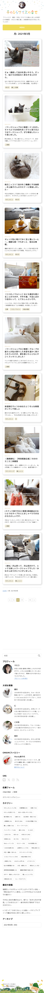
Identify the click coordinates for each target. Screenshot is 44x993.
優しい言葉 (15, 87)
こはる (6, 834)
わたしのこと (9, 200)
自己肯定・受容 (27, 817)
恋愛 (32, 808)
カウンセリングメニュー (11, 797)
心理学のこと (21, 848)
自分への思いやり (23, 812)
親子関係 (6, 817)
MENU (22, 27)
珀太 (15, 834)
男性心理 (34, 848)
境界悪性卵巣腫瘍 (9, 870)
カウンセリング (9, 471)
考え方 (7, 87)
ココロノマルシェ (15, 309)
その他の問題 (29, 821)
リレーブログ (19, 879)
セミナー (19, 843)
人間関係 (6, 821)
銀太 (20, 830)
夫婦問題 (22, 808)
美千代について (19, 767)
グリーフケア (21, 826)
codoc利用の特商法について (11, 986)
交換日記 (6, 879)
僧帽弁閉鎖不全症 (25, 870)
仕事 (6, 309)
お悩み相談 (26, 309)
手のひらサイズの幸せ (9, 984)
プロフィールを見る (21, 678)
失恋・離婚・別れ (9, 852)
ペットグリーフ (8, 830)
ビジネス (29, 861)
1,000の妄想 (7, 848)
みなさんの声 (18, 861)
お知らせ (24, 834)
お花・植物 (21, 866)
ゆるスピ (24, 839)
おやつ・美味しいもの (10, 874)
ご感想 (7, 145)
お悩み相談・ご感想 (10, 792)
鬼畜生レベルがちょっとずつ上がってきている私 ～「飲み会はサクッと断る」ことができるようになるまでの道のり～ (22, 892)
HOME (5, 591)
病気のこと (33, 866)
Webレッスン (8, 843)
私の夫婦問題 (8, 866)
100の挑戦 (31, 843)
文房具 (6, 839)
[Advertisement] (22, 627)
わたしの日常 (8, 812)
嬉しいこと (20, 471)
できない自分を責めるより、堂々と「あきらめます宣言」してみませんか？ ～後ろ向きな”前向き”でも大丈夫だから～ (22, 902)
